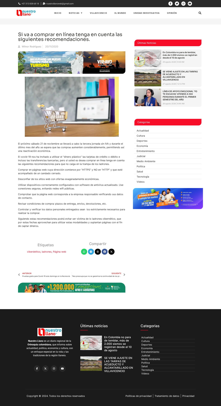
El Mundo (120, 12)
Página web (59, 251)
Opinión (172, 12)
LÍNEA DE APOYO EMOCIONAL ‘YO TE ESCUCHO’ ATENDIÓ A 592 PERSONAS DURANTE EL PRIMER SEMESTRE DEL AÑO (180, 95)
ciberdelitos (33, 251)
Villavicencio (98, 12)
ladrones (47, 251)
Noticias (74, 12)
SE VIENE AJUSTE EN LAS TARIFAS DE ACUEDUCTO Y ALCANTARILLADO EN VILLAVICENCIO (180, 75)
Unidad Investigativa (147, 12)
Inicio (57, 12)
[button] (200, 12)
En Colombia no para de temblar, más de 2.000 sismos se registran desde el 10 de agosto (180, 55)
